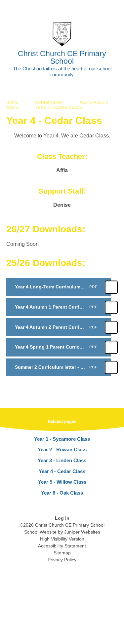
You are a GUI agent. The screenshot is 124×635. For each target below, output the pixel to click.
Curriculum (48, 102)
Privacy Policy (62, 559)
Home (12, 102)
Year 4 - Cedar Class (58, 107)
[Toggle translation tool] (82, 8)
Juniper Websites (82, 532)
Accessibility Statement (62, 545)
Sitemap (62, 552)
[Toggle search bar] (98, 8)
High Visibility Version (62, 539)
